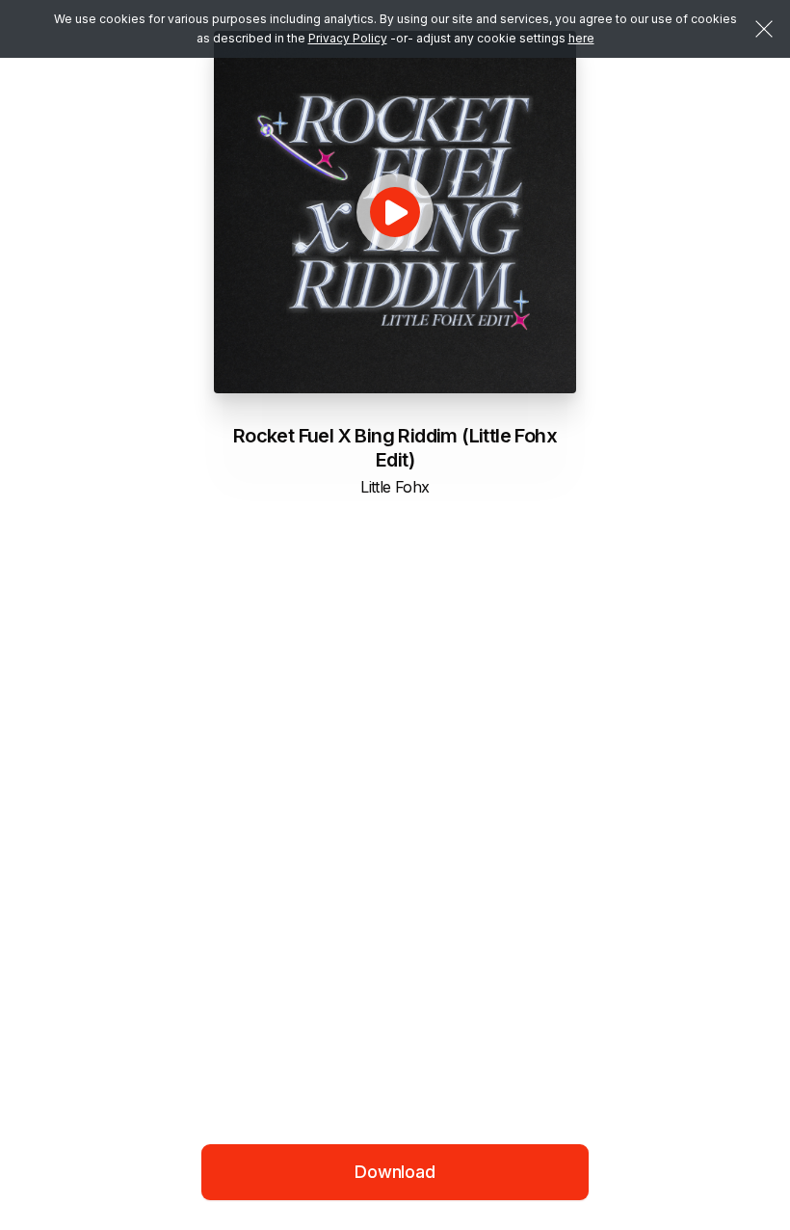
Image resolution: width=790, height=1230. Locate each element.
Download (395, 1172)
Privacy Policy (347, 38)
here (581, 38)
